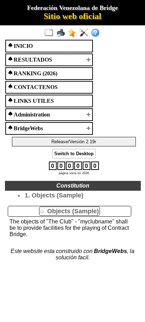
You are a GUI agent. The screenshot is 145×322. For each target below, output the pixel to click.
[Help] (97, 33)
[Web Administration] (85, 33)
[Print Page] (62, 33)
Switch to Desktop (74, 153)
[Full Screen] (50, 33)
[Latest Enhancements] (74, 33)
